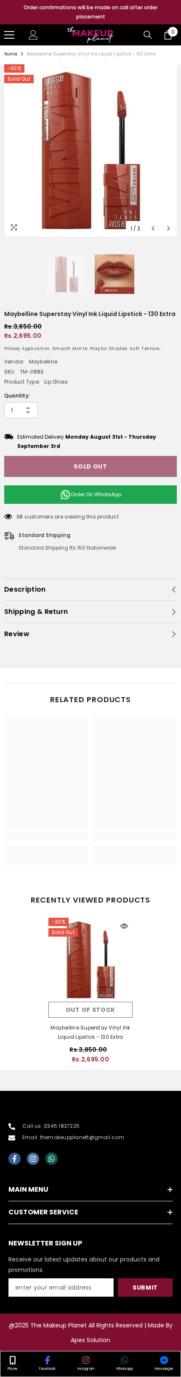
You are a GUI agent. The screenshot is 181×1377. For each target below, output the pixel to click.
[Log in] (33, 34)
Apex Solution (90, 1340)
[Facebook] (14, 1159)
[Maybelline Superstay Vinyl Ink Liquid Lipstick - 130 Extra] (90, 960)
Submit (145, 1287)
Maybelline (43, 361)
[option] (90, 12)
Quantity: (17, 395)
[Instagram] (33, 1159)
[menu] (9, 35)
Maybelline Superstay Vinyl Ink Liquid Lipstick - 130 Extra (90, 1032)
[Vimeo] (51, 1159)
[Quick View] (124, 926)
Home (10, 54)
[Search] (148, 35)
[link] (46, 837)
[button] (153, 228)
